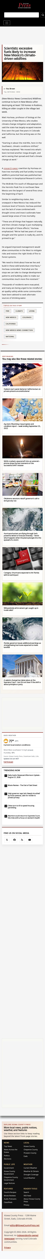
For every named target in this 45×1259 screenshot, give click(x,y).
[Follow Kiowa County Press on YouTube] (29, 839)
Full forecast (8, 762)
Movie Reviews (10, 1195)
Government (9, 1168)
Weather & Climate (31, 1171)
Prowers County (30, 1153)
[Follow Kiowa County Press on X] (7, 839)
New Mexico (11, 317)
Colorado (27, 317)
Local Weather (29, 1178)
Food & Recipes (10, 1192)
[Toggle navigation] (6, 22)
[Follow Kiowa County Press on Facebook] (14, 839)
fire (7, 311)
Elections (7, 1159)
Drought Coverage (31, 1174)
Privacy (26, 1205)
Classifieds (8, 1202)
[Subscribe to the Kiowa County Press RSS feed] (22, 839)
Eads (26, 1156)
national (10, 336)
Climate (19, 311)
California (10, 324)
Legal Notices (9, 1183)
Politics (7, 1155)
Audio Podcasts (10, 1199)
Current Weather (30, 1168)
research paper (11, 168)
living (32, 311)
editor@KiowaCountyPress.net (24, 1225)
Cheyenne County (31, 1149)
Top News (8, 1146)
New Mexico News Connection (19, 330)
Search (26, 1192)
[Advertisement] (22, 941)
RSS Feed (27, 1195)
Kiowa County (29, 1146)
